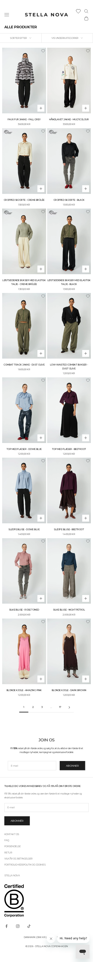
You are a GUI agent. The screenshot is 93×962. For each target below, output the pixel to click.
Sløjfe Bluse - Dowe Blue (24, 529)
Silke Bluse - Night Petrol (69, 609)
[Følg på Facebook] (6, 926)
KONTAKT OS (11, 834)
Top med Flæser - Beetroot (69, 449)
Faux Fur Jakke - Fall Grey (24, 119)
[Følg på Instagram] (18, 926)
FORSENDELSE (12, 846)
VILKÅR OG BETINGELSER (18, 858)
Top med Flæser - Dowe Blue (24, 449)
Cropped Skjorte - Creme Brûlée (24, 200)
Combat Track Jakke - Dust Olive (24, 364)
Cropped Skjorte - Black (69, 200)
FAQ (6, 840)
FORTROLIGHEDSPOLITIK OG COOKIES (24, 864)
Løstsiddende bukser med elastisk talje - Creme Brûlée (24, 282)
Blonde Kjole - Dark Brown (69, 690)
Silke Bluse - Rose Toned (24, 609)
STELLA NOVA (12, 875)
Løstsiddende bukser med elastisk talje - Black (69, 282)
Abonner (72, 765)
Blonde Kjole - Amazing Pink (24, 690)
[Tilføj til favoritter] (43, 51)
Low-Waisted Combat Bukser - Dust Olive (69, 366)
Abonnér (17, 820)
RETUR (8, 852)
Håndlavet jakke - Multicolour (69, 119)
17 (60, 707)
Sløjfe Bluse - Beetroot (69, 529)
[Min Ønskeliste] (78, 11)
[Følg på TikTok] (29, 926)
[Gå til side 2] (69, 707)
